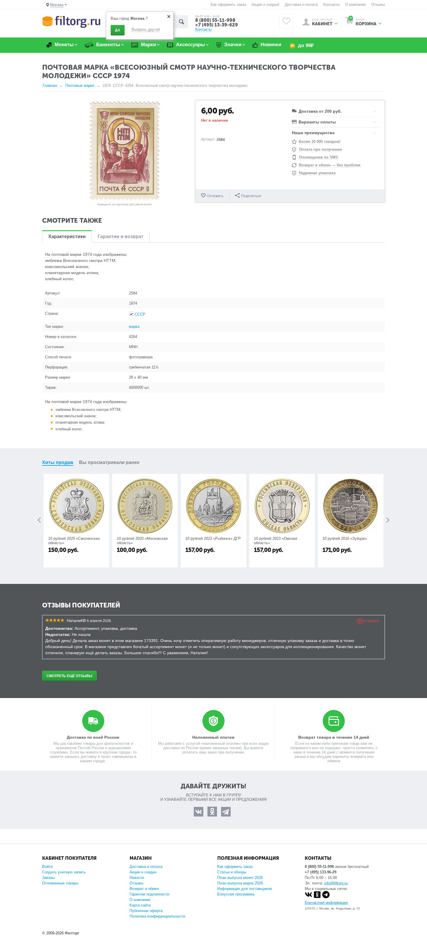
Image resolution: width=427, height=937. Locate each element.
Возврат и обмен (144, 888)
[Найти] (181, 21)
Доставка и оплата (301, 4)
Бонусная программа (235, 894)
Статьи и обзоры (231, 872)
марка (134, 326)
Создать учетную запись (64, 872)
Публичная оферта (146, 911)
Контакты (331, 4)
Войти (47, 866)
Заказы (48, 877)
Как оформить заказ (228, 4)
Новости (137, 877)
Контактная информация (326, 902)
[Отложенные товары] (286, 21)
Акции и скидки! (265, 4)
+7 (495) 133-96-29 (320, 872)
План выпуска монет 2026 (240, 877)
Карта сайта (140, 905)
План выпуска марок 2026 (240, 883)
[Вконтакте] (308, 897)
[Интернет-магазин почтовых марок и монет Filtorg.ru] (71, 21)
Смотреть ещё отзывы (69, 676)
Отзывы (378, 4)
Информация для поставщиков (244, 888)
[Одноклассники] (317, 897)
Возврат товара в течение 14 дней (333, 737)
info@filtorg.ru (336, 883)
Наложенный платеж (213, 737)
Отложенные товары (60, 883)
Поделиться (251, 196)
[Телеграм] (326, 897)
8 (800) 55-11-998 (215, 20)
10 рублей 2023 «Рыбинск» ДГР (213, 538)
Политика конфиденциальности (157, 916)
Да (117, 30)
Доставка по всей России (93, 737)
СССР (140, 314)
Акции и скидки (143, 872)
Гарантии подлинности (149, 894)
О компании (355, 4)
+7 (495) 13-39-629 (216, 25)
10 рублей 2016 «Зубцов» (344, 538)
